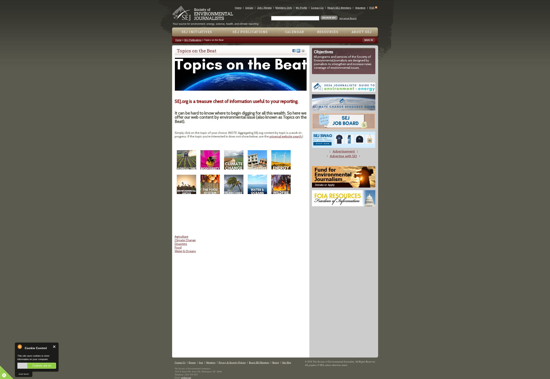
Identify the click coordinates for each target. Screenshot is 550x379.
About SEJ (361, 32)
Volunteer (360, 7)
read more (24, 373)
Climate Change (185, 240)
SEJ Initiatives (197, 32)
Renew (275, 362)
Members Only (283, 7)
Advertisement (344, 151)
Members (210, 362)
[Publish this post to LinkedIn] (298, 51)
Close (54, 346)
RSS (371, 7)
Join (201, 362)
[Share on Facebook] (294, 51)
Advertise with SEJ (343, 156)
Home (238, 7)
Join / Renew (264, 7)
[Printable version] (303, 51)
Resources (328, 32)
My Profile (301, 7)
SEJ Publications (250, 32)
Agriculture (181, 236)
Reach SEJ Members (339, 7)
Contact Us (317, 7)
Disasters (181, 244)
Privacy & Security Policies (232, 362)
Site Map (286, 362)
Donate (249, 7)
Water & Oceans (185, 251)
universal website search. (285, 136)
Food (178, 247)
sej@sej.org (186, 377)
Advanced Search (348, 18)
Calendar (294, 32)
